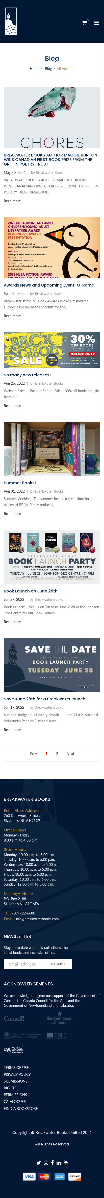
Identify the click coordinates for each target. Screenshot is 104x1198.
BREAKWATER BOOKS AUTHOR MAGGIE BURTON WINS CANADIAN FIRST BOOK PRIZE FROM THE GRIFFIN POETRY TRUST (50, 160)
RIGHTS (10, 1088)
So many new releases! (27, 375)
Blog (48, 68)
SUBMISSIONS (16, 1081)
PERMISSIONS (15, 1095)
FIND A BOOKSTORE (21, 1108)
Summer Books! (20, 483)
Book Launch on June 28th (31, 591)
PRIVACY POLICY (17, 1074)
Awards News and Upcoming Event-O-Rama (49, 285)
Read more (12, 201)
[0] (84, 22)
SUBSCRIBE (58, 964)
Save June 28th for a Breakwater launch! (45, 699)
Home (34, 68)
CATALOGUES (15, 1101)
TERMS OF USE (16, 1067)
